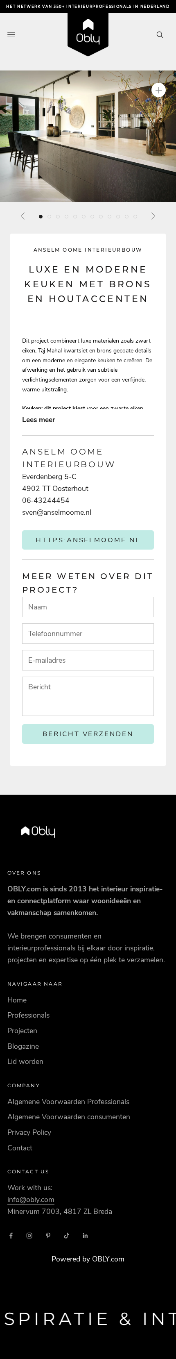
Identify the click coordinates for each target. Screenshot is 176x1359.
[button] (88, 136)
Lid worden (25, 1061)
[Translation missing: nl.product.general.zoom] (158, 90)
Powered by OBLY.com (88, 1259)
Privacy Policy (29, 1132)
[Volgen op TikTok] (66, 1235)
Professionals (28, 1015)
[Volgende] (152, 216)
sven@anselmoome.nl (56, 512)
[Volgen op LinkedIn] (85, 1235)
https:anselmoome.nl (88, 540)
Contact (19, 1148)
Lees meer (38, 420)
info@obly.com (30, 1199)
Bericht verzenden (88, 734)
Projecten (22, 1031)
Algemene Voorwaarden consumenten (68, 1117)
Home (17, 1000)
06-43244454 (46, 500)
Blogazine (23, 1046)
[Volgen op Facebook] (11, 1235)
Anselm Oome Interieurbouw (88, 250)
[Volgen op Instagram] (29, 1235)
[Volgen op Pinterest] (48, 1235)
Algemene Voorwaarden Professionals (68, 1102)
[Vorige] (23, 216)
